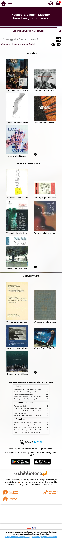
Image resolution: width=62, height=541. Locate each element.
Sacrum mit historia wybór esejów (25, 425)
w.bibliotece (14, 482)
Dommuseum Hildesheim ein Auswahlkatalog (29, 411)
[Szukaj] (58, 39)
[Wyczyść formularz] (53, 44)
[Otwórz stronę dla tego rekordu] (18, 74)
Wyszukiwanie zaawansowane (14, 44)
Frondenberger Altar (20, 413)
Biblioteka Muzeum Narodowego (29, 31)
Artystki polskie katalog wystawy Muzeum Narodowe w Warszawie (35, 399)
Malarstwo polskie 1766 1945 (24, 394)
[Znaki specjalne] (59, 44)
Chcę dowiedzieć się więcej (17, 537)
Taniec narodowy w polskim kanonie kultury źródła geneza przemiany (37, 415)
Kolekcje (32, 44)
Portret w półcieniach (21, 406)
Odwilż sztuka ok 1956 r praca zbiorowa (27, 392)
